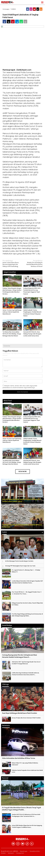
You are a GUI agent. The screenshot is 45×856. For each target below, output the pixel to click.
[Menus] (42, 2)
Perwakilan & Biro (35, 851)
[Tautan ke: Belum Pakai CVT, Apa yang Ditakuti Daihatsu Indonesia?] (6, 764)
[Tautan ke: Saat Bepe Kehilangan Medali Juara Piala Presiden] (22, 699)
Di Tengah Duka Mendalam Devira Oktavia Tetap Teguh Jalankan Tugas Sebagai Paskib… (21, 809)
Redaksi (3, 853)
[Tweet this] (8, 21)
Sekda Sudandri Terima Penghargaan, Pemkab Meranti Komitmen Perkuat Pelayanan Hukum (32, 441)
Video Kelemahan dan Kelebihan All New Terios (18, 758)
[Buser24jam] (10, 2)
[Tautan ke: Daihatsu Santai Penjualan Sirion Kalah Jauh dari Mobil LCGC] (6, 771)
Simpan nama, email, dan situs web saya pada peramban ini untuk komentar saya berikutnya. (20, 386)
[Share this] (4, 21)
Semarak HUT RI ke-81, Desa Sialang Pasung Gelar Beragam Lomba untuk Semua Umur (32, 333)
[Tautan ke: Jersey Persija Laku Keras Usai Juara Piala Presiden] (6, 719)
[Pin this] (13, 21)
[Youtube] (34, 9)
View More (22, 471)
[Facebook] (27, 9)
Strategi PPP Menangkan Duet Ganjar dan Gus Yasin (20, 566)
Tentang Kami (20, 853)
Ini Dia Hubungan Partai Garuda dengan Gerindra (19, 561)
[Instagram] (31, 9)
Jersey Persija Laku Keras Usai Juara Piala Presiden (26, 718)
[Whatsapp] (21, 21)
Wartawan (11, 853)
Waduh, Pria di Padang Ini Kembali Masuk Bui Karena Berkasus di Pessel (34, 263)
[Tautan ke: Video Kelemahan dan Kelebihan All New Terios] (22, 742)
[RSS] (41, 9)
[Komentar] (25, 21)
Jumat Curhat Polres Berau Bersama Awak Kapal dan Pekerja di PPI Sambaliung (11, 263)
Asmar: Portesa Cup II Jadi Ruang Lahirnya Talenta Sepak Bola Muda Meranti (12, 312)
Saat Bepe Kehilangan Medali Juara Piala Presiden (19, 713)
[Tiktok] (37, 9)
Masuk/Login (23, 851)
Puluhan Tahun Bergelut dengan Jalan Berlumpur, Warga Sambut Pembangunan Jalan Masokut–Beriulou (12, 419)
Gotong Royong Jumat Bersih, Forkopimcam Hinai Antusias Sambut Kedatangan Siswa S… (19, 656)
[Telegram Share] (17, 21)
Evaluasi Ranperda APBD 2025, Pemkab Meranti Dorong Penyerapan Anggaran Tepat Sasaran (32, 419)
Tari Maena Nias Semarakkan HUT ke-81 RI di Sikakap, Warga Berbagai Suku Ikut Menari (12, 333)
